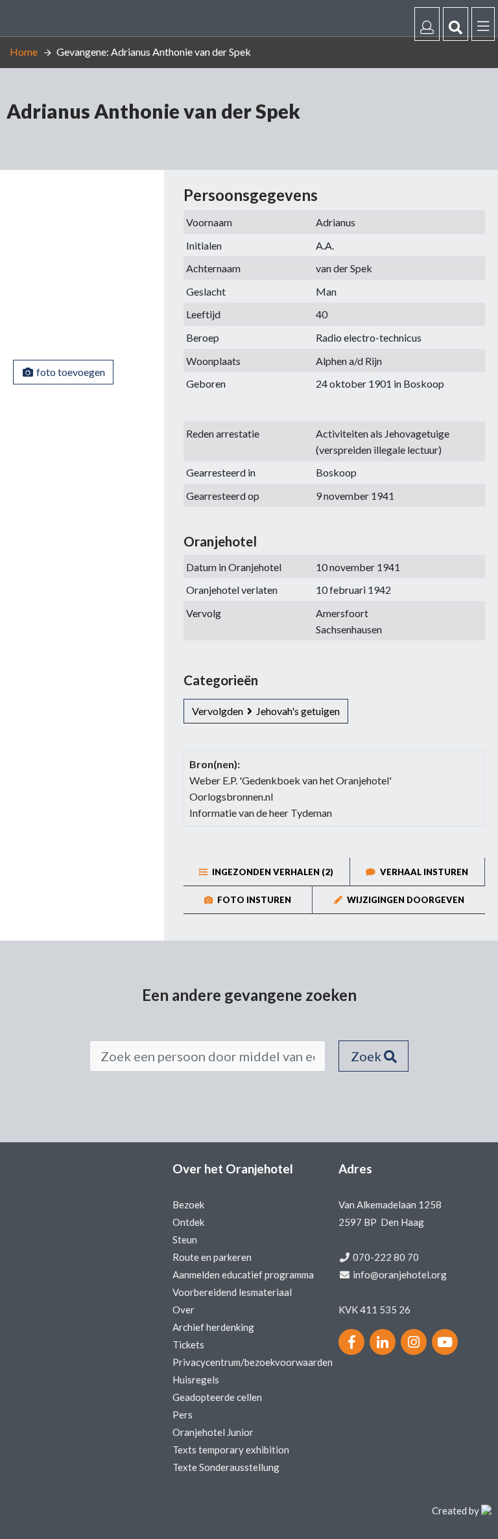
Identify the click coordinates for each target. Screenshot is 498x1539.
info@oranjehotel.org (400, 1274)
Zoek (367, 1056)
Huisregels (195, 1379)
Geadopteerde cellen (217, 1397)
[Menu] (483, 24)
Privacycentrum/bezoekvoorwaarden (252, 1362)
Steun (184, 1239)
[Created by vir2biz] (486, 1510)
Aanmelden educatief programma (243, 1274)
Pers (182, 1414)
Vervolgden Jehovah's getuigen (266, 711)
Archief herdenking (213, 1327)
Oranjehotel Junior (213, 1432)
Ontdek (188, 1222)
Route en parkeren (212, 1257)
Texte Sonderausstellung (225, 1467)
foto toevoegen (69, 372)
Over (183, 1309)
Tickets (188, 1344)
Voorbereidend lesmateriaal (232, 1292)
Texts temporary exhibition (230, 1449)
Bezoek (188, 1204)
